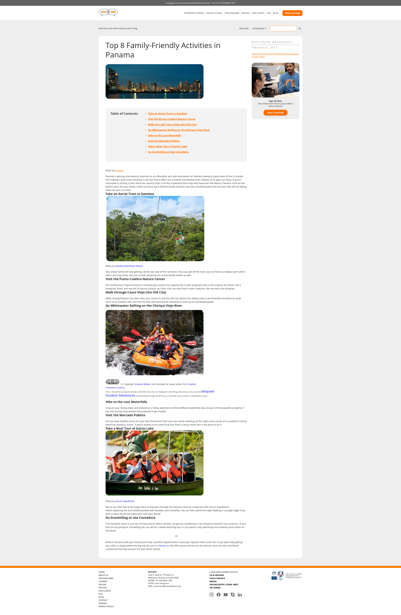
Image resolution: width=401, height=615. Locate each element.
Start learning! (292, 13)
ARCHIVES (244, 28)
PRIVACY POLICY (106, 606)
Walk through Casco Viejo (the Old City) (172, 124)
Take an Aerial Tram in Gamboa (167, 113)
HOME (102, 572)
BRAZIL (213, 581)
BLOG (275, 13)
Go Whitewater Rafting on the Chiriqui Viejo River (179, 130)
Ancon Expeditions (125, 501)
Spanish (294, 53)
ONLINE (102, 584)
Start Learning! (276, 112)
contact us (163, 545)
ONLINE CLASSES (214, 13)
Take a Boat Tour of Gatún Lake (167, 146)
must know (261, 42)
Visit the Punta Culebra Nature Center (171, 119)
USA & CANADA (217, 578)
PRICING (246, 13)
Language (263, 53)
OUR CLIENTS (258, 13)
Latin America (275, 53)
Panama (286, 53)
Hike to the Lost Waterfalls (164, 135)
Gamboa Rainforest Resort (129, 265)
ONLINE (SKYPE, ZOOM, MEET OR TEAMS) (224, 586)
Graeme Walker (143, 384)
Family (255, 53)
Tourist (255, 56)
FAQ (269, 13)
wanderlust (282, 42)
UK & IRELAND (217, 575)
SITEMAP (103, 603)
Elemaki (119, 170)
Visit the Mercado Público (164, 141)
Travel (262, 56)
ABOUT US (103, 575)
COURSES (103, 581)
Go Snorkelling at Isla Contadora (168, 152)
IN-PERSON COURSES (194, 13)
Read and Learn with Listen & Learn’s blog (118, 28)
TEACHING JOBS (231, 13)
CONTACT (103, 600)
